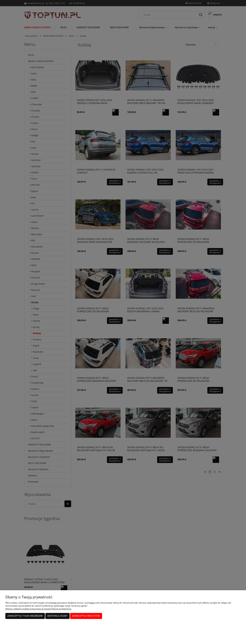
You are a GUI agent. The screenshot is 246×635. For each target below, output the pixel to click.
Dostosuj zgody (57, 616)
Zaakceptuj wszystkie (86, 616)
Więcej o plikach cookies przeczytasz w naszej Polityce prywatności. (38, 608)
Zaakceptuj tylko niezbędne (25, 616)
